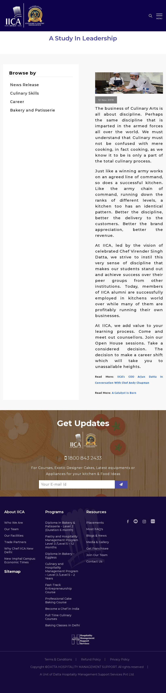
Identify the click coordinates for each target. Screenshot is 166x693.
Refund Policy (91, 659)
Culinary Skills (24, 93)
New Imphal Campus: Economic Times (20, 560)
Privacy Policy (120, 659)
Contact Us (94, 561)
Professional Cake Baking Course (58, 600)
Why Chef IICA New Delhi (18, 550)
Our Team (11, 529)
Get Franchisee (97, 548)
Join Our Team (96, 555)
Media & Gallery (97, 542)
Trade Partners (15, 542)
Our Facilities (13, 535)
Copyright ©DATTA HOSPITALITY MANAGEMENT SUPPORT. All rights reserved (87, 667)
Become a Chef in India (62, 609)
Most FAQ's (94, 529)
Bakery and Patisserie (32, 110)
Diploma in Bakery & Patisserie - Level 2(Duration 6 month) (60, 526)
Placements (95, 522)
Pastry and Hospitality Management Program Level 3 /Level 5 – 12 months (61, 542)
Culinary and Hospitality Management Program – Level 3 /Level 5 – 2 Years (61, 571)
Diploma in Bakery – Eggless (59, 555)
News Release (24, 85)
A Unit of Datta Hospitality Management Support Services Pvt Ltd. (87, 674)
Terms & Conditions (58, 659)
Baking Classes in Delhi (62, 625)
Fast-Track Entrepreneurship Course (58, 588)
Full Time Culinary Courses (58, 617)
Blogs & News (96, 535)
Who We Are (13, 522)
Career (17, 102)
